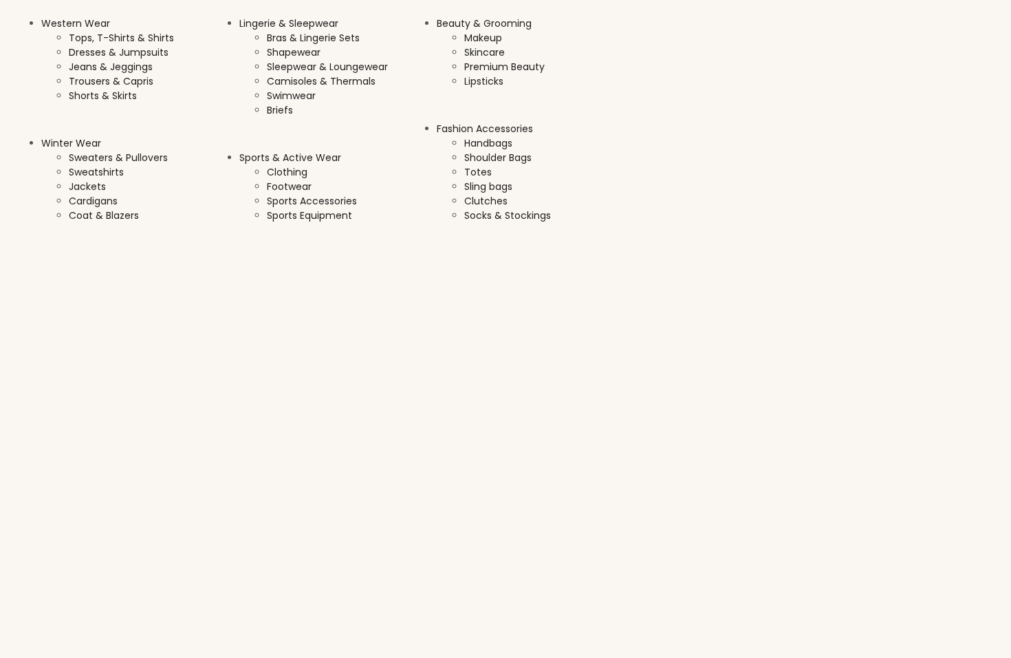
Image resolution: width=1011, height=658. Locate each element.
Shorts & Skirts (103, 96)
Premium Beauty (504, 67)
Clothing (287, 172)
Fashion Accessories (485, 129)
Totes (478, 172)
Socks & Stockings (507, 215)
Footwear (289, 186)
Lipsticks (483, 81)
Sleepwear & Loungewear (327, 67)
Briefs (280, 110)
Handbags (488, 143)
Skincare (484, 52)
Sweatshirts (96, 172)
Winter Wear (71, 143)
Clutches (486, 201)
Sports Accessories (312, 201)
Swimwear (291, 96)
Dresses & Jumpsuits (118, 52)
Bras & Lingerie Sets (313, 38)
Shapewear (293, 52)
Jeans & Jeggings (111, 67)
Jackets (87, 186)
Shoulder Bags (498, 157)
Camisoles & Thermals (321, 81)
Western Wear (75, 23)
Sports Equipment (309, 215)
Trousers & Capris (111, 81)
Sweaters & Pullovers (118, 157)
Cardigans (93, 201)
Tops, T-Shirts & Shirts (121, 38)
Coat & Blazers (104, 215)
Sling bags (488, 186)
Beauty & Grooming (484, 23)
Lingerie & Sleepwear (288, 23)
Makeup (483, 38)
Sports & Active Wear (290, 157)
